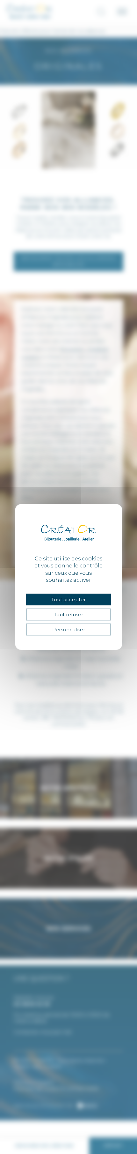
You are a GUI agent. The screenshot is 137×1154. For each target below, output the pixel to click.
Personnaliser (68, 629)
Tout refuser (68, 614)
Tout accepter (68, 599)
